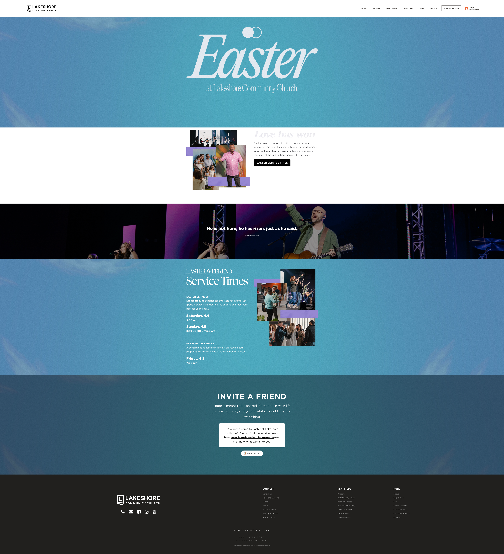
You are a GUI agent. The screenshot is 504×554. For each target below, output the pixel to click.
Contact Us (267, 494)
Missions (397, 517)
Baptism (341, 494)
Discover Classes (344, 502)
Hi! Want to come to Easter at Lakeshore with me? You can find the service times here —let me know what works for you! (252, 435)
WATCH (433, 9)
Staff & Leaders (400, 506)
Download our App (271, 498)
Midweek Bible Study (346, 506)
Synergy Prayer (344, 517)
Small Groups (343, 513)
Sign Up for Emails (271, 513)
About (363, 9)
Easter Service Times (272, 162)
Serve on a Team (344, 509)
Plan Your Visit (451, 8)
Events (376, 9)
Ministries (408, 9)
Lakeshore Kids (195, 300)
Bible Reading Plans (346, 498)
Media (265, 506)
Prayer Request (269, 509)
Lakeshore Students (402, 513)
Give (422, 9)
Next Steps (391, 9)
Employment (398, 498)
